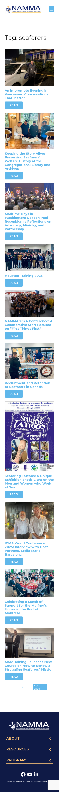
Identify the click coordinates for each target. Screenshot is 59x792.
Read (14, 105)
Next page (37, 687)
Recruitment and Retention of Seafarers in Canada (27, 385)
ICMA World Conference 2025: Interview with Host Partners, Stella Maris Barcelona (26, 548)
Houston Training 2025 (24, 276)
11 (30, 687)
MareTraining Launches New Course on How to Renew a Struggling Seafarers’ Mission (29, 665)
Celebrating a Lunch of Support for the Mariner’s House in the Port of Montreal (26, 607)
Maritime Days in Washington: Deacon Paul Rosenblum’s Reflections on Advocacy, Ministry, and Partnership (28, 221)
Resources (17, 749)
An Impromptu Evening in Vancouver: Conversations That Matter (26, 94)
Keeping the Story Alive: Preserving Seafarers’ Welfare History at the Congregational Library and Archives (27, 161)
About (13, 739)
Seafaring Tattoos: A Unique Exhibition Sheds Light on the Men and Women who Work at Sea (29, 481)
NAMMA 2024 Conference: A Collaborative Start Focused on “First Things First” (28, 325)
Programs (17, 760)
